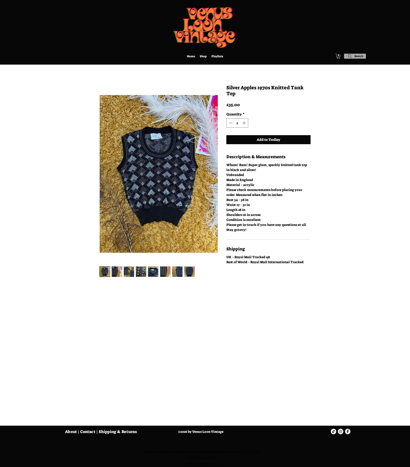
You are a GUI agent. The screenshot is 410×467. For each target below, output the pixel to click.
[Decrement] (230, 123)
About (71, 431)
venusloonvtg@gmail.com (201, 464)
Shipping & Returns (118, 431)
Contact (87, 431)
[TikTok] (333, 431)
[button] (338, 56)
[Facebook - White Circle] (347, 431)
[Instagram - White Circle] (340, 431)
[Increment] (244, 123)
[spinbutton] (237, 123)
